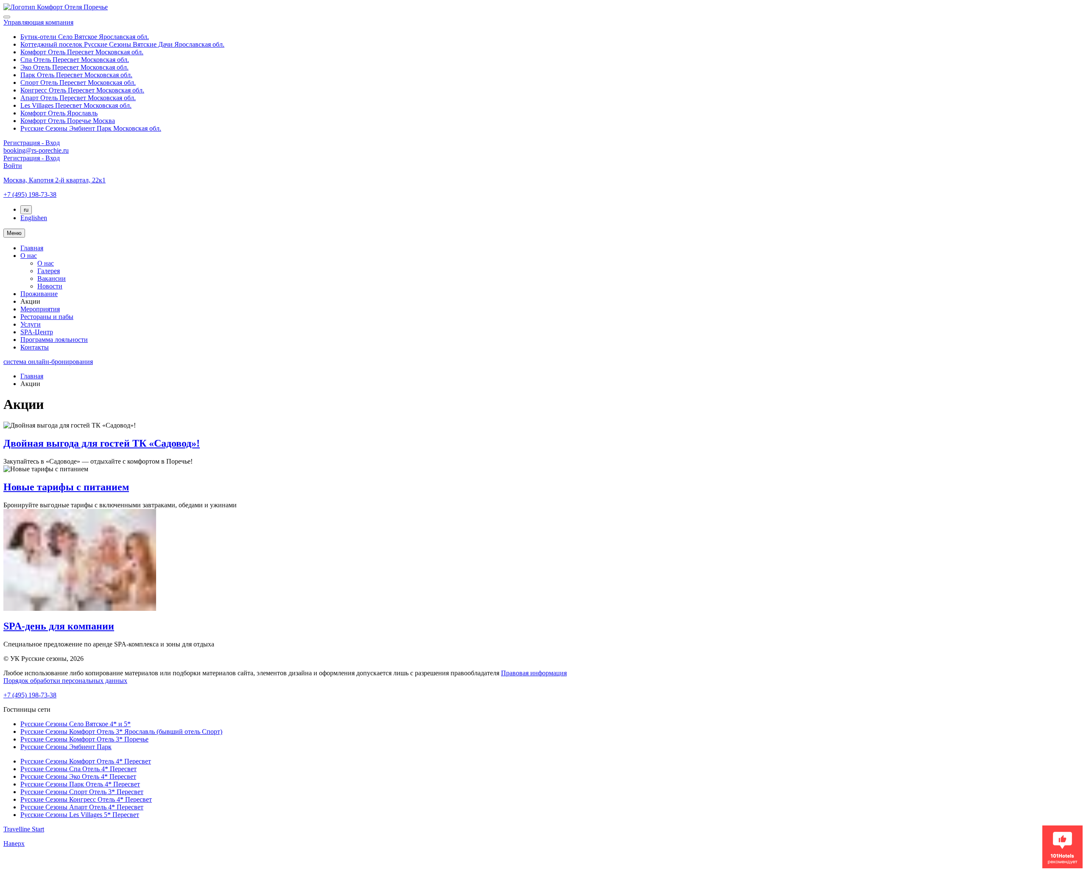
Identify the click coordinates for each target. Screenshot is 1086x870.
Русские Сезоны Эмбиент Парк (66, 746)
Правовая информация (534, 673)
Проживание (39, 293)
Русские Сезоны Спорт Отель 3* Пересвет (81, 791)
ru (26, 210)
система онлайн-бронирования (48, 361)
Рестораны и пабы (46, 316)
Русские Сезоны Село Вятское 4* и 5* (75, 723)
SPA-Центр (36, 332)
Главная (31, 248)
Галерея (48, 270)
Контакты (34, 347)
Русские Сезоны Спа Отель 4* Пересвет (78, 768)
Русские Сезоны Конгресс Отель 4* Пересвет (86, 799)
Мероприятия (40, 309)
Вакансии (51, 278)
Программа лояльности (54, 339)
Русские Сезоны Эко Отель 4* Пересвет (78, 776)
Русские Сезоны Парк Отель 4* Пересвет (80, 784)
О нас (28, 255)
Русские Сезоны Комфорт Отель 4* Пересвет (85, 761)
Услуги (30, 324)
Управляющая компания (38, 22)
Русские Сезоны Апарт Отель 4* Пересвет (81, 807)
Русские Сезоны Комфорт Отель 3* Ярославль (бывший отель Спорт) (121, 731)
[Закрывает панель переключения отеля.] (6, 17)
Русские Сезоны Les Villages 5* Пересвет (79, 814)
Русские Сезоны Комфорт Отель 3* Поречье (84, 739)
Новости (49, 286)
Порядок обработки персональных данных (65, 680)
